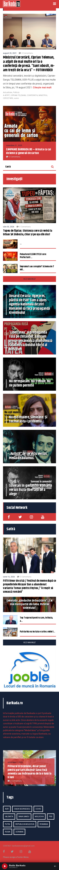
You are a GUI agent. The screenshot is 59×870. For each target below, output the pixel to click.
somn (16, 98)
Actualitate (7, 92)
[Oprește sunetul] (55, 866)
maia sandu (24, 816)
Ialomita (9, 816)
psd (50, 816)
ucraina (19, 832)
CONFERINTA (32, 95)
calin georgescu (22, 809)
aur (7, 809)
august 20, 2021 (10, 53)
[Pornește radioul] (5, 866)
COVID (38, 809)
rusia (7, 832)
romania (44, 824)
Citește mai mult (41, 87)
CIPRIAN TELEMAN (18, 95)
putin (7, 824)
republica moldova (24, 824)
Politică (16, 92)
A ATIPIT (6, 95)
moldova (39, 816)
